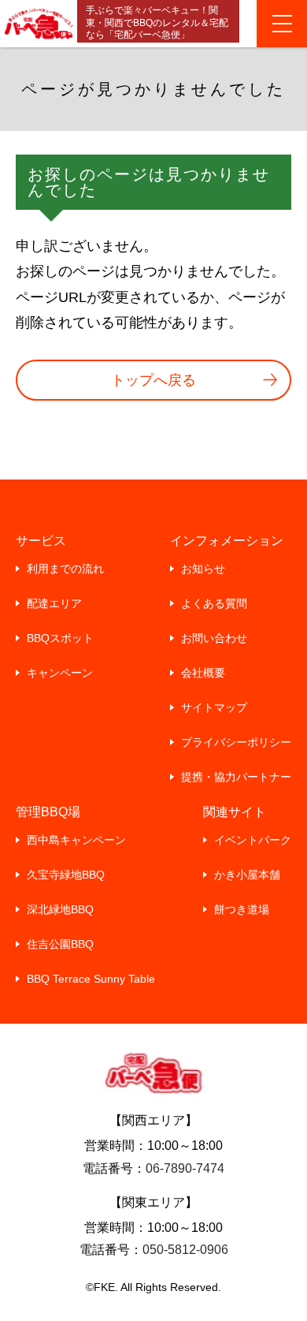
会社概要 (203, 672)
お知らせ (203, 568)
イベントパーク (252, 840)
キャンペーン (60, 672)
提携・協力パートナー (236, 777)
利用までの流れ (65, 568)
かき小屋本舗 (247, 874)
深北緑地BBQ (60, 909)
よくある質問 (214, 603)
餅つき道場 (241, 909)
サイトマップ (214, 707)
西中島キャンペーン (76, 840)
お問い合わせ (214, 638)
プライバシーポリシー (236, 742)
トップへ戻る (153, 380)
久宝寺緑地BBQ (66, 874)
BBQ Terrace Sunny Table (91, 978)
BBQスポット (60, 638)
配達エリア (54, 603)
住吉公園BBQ (60, 944)
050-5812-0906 (185, 1249)
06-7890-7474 (185, 1168)
